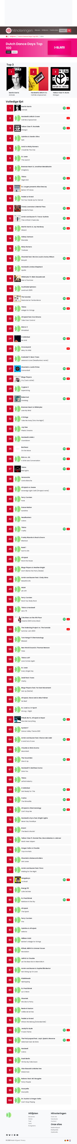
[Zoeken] (69, 30)
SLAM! (8, 52)
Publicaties (54, 30)
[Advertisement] (38, 13)
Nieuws (37, 30)
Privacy (23, 1140)
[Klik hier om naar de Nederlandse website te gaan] (70, 1140)
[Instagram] (12, 1135)
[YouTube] (68, 108)
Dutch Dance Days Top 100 (28, 36)
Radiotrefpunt (55, 1127)
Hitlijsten (45, 30)
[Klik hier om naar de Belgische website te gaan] (65, 1140)
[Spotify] (64, 108)
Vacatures (54, 1119)
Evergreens (32, 1126)
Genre (30, 1119)
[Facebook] (7, 1135)
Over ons (54, 1117)
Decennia (31, 1117)
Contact (53, 1121)
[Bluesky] (9, 1135)
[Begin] (7, 36)
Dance (14, 52)
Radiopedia (54, 1130)
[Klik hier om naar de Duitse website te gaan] (67, 1140)
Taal (29, 1121)
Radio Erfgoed (15, 1140)
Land (29, 1123)
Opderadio (54, 1132)
